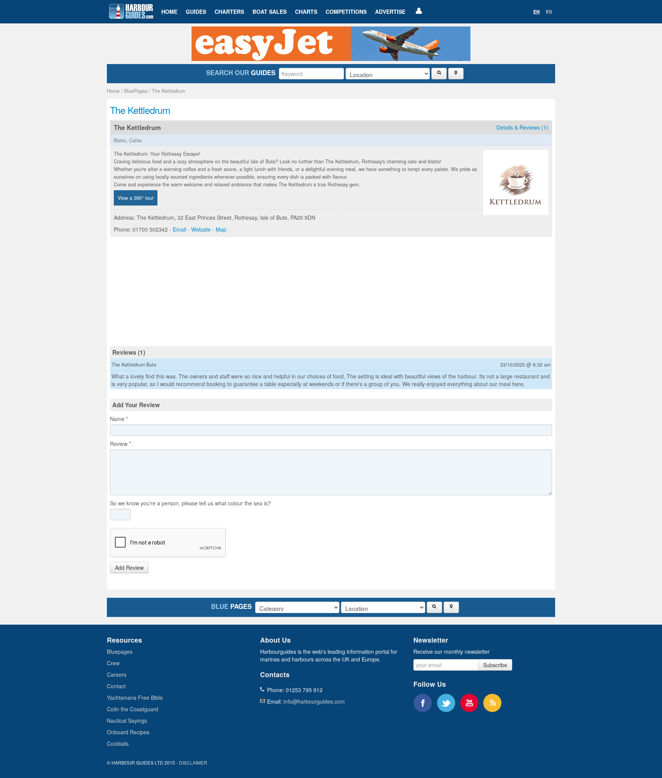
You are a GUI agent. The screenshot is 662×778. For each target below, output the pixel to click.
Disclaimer (193, 762)
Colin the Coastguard (132, 709)
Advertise (390, 11)
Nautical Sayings (127, 720)
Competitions (346, 11)
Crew (113, 663)
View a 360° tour (136, 197)
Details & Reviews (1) (522, 127)
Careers (116, 674)
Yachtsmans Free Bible (135, 697)
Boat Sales (269, 11)
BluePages (135, 90)
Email (179, 229)
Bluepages (120, 651)
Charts (306, 11)
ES (549, 11)
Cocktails (118, 743)
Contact (116, 686)
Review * (120, 443)
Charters (229, 11)
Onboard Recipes (128, 732)
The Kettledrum (168, 90)
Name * (119, 419)
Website (201, 229)
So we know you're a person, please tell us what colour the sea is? (190, 503)
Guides (196, 11)
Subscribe (495, 665)
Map (221, 229)
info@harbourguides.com (314, 701)
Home (169, 11)
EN (536, 11)
